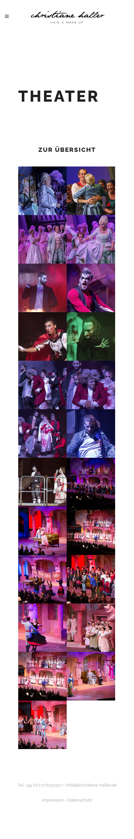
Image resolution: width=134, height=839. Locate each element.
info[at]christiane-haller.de (91, 785)
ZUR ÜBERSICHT (67, 149)
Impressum (53, 800)
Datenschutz (80, 800)
